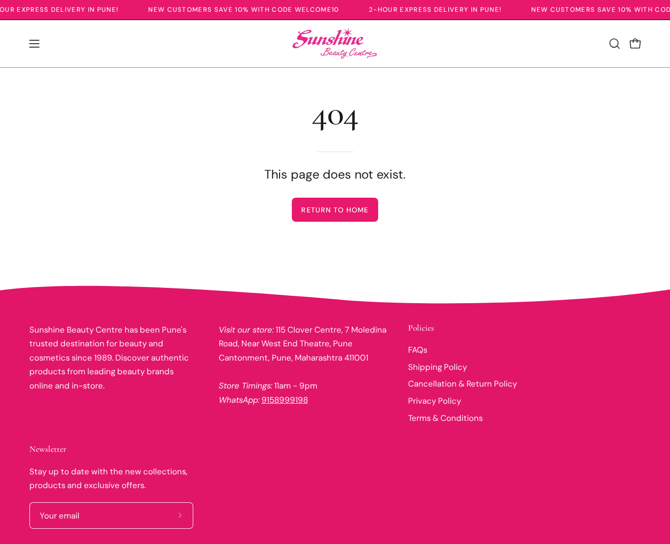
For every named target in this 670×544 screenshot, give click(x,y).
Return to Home (334, 210)
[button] (614, 43)
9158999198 (284, 399)
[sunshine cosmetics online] (335, 43)
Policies (421, 328)
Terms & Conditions (445, 417)
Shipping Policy (437, 366)
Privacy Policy (434, 400)
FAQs (417, 349)
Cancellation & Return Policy (462, 383)
